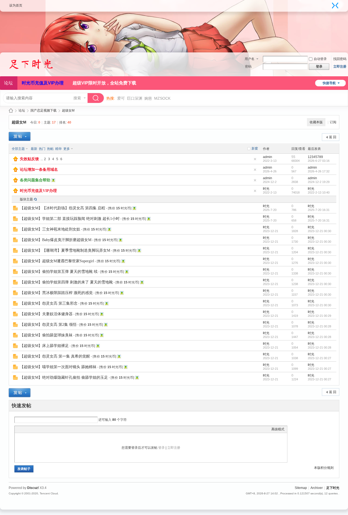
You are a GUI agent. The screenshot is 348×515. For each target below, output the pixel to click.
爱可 (121, 98)
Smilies (58, 429)
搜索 (77, 98)
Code (51, 429)
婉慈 (148, 98)
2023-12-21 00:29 (319, 315)
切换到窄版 (335, 5)
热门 (42, 149)
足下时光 (11, 111)
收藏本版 (316, 122)
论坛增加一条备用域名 (39, 170)
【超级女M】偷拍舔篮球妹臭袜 (46, 335)
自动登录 (320, 59)
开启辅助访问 (329, 3)
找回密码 (339, 59)
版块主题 (26, 199)
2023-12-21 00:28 (319, 326)
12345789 (315, 157)
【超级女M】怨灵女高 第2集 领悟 (48, 325)
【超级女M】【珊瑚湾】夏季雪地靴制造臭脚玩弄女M (65, 250)
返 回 (332, 137)
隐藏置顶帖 (255, 159)
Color (24, 429)
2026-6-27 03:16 (319, 160)
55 (293, 157)
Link (38, 429)
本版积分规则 (324, 468)
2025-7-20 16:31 (319, 209)
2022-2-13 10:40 (319, 192)
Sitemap (301, 488)
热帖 (50, 149)
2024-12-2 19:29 (319, 182)
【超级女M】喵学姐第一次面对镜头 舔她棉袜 (58, 367)
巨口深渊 (134, 98)
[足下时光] (36, 73)
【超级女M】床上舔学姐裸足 (44, 346)
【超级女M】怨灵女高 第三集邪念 (48, 303)
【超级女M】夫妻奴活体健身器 (46, 314)
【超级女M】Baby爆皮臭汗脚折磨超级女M (55, 240)
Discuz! (33, 488)
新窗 (254, 148)
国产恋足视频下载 (43, 110)
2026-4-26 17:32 (319, 171)
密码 (248, 66)
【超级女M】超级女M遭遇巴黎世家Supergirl (57, 261)
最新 (34, 149)
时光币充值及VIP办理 (43, 83)
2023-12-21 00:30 (319, 231)
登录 (161, 448)
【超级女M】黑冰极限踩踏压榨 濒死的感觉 (56, 293)
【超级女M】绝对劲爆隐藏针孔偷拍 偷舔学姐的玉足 (64, 377)
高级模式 (277, 429)
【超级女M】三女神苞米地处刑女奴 (50, 229)
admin (267, 157)
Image (31, 429)
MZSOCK (162, 98)
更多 (66, 149)
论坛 (21, 110)
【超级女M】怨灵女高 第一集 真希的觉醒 (55, 356)
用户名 (249, 59)
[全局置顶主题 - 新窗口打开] (15, 160)
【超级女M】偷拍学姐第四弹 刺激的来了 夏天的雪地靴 (66, 282)
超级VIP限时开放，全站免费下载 (104, 83)
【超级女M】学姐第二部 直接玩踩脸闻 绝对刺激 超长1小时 (70, 219)
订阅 (333, 122)
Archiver (316, 488)
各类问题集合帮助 (35, 180)
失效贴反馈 (29, 159)
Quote (44, 429)
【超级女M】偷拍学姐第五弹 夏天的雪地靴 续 (59, 272)
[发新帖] (19, 136)
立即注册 (339, 66)
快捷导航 (329, 83)
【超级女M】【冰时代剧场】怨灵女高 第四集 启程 (62, 208)
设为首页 (15, 5)
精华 (58, 149)
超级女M (68, 110)
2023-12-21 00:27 (319, 358)
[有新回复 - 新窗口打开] (15, 209)
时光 (266, 189)
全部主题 (18, 149)
